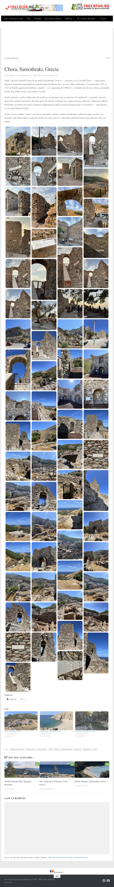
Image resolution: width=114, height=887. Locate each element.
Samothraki (11, 58)
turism (95, 749)
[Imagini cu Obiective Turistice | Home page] (33, 7)
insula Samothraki (66, 749)
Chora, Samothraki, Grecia (12, 731)
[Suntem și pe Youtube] (108, 880)
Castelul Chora (42, 749)
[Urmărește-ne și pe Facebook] (104, 880)
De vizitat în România (86, 18)
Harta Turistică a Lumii (13, 18)
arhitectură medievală (17, 749)
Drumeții (38, 18)
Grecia (57, 749)
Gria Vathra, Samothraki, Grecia (85, 731)
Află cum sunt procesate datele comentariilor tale (67, 857)
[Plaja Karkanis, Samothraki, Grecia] (56, 720)
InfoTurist (68, 18)
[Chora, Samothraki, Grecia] (21, 720)
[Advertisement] (57, 38)
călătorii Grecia (30, 749)
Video (28, 18)
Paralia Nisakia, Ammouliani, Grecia (90, 781)
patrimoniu (77, 749)
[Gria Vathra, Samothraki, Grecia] (91, 720)
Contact (103, 18)
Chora (51, 749)
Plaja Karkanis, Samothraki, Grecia (50, 731)
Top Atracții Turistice (53, 18)
